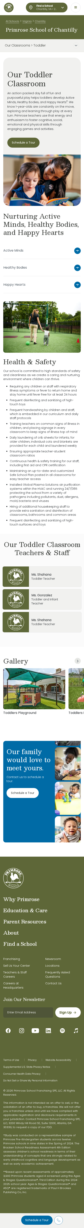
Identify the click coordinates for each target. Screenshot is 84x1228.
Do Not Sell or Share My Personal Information (30, 1080)
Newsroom (53, 959)
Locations (52, 966)
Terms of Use (11, 1060)
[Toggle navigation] (75, 7)
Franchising (11, 959)
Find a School (20, 944)
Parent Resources (24, 921)
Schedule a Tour (37, 1220)
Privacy (32, 1060)
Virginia (27, 21)
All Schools (12, 21)
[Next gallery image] (78, 661)
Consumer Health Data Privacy (22, 1074)
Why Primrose (21, 899)
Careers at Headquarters (13, 985)
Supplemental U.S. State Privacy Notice (26, 1067)
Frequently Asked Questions (57, 974)
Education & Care (25, 910)
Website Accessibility (58, 1060)
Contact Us (53, 983)
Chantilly (40, 21)
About (11, 933)
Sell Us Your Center (16, 966)
